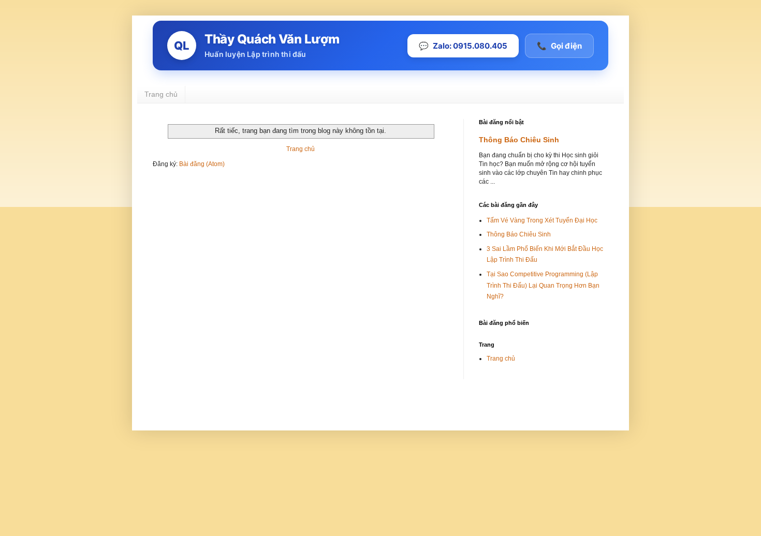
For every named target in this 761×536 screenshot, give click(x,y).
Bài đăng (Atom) (202, 164)
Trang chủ (161, 94)
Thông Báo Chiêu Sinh (519, 140)
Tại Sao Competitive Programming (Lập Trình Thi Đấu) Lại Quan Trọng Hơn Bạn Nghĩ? (543, 285)
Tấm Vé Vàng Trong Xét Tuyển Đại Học (542, 220)
